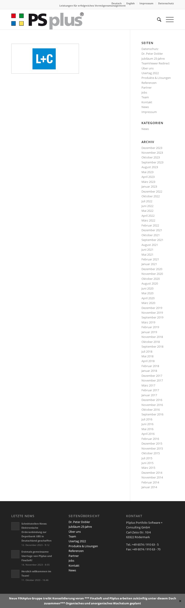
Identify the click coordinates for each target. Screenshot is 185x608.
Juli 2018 (146, 351)
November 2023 (152, 153)
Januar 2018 (149, 371)
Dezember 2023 (151, 148)
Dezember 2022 (151, 191)
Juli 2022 (146, 201)
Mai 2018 (147, 356)
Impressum (146, 3)
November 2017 (152, 380)
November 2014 (152, 477)
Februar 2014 (150, 482)
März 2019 (148, 322)
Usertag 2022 (150, 73)
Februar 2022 (150, 225)
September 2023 (152, 162)
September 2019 (152, 317)
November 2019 (152, 313)
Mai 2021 (147, 254)
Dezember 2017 (151, 376)
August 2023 (149, 167)
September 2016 (152, 414)
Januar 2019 (149, 332)
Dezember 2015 (151, 443)
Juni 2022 (147, 206)
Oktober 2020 (150, 279)
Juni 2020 (147, 288)
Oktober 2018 (150, 342)
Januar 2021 (149, 264)
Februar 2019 (150, 327)
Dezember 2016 (151, 400)
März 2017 (148, 385)
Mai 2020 (147, 293)
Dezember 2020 (151, 269)
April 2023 (148, 177)
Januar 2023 (149, 186)
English (130, 3)
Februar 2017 (150, 390)
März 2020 (148, 303)
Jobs (144, 92)
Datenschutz (166, 3)
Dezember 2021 (151, 230)
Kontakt (146, 102)
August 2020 (149, 283)
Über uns (147, 68)
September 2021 (152, 240)
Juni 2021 (147, 249)
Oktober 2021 (150, 235)
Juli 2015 (146, 458)
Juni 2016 (147, 424)
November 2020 (152, 274)
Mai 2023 (147, 172)
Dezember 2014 (151, 473)
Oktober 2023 (150, 157)
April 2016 (148, 434)
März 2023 (148, 182)
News (145, 107)
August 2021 (149, 245)
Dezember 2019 (151, 308)
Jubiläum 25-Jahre (153, 59)
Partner (146, 87)
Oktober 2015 (150, 453)
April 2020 (148, 298)
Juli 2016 (146, 419)
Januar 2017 (149, 395)
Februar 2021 (150, 259)
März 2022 (148, 220)
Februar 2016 (150, 439)
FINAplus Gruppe (30, 598)
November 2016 (152, 405)
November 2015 (152, 448)
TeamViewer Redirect (155, 63)
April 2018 (148, 361)
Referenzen (149, 83)
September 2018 (152, 346)
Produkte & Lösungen (156, 78)
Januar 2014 (149, 487)
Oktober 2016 (150, 410)
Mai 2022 (147, 211)
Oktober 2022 (150, 196)
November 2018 (152, 337)
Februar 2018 (150, 366)
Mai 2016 (147, 429)
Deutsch (116, 3)
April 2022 (148, 216)
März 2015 (148, 468)
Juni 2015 (147, 463)
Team (145, 97)
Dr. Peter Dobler (152, 54)
